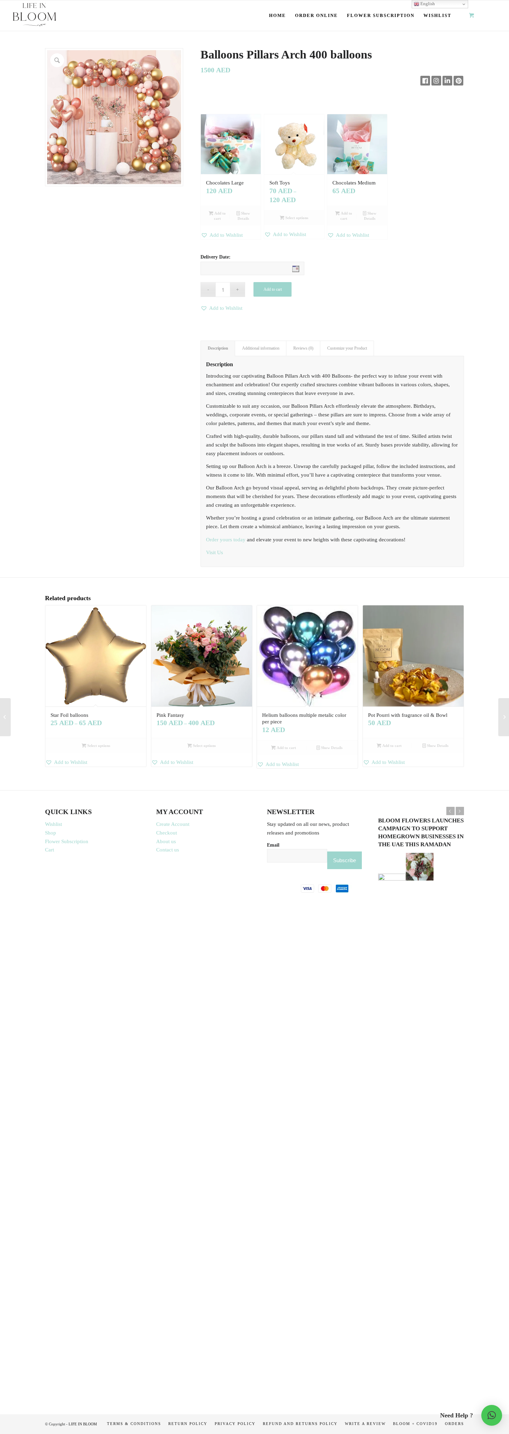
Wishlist (53, 824)
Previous (450, 811)
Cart (49, 850)
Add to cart (219, 215)
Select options (296, 218)
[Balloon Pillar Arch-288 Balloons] (5, 717)
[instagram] (436, 80)
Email (273, 845)
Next (460, 811)
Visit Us (214, 552)
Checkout (166, 833)
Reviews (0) (303, 348)
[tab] (217, 348)
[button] (231, 235)
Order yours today (225, 539)
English (427, 3)
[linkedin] (447, 80)
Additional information (260, 348)
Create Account (172, 824)
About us (166, 841)
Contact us (167, 850)
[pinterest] (458, 80)
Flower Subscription (66, 841)
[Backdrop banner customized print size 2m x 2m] (503, 717)
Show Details (244, 215)
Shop (50, 833)
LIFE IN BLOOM (83, 1424)
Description (218, 348)
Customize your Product (347, 348)
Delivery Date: (215, 257)
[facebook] (425, 80)
